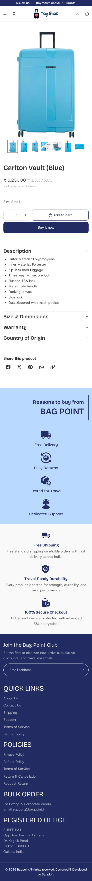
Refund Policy (13, 761)
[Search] (14, 13)
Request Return (15, 783)
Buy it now (46, 227)
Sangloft (48, 874)
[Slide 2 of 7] (23, 146)
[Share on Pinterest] (30, 367)
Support (9, 719)
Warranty (15, 327)
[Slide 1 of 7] (12, 146)
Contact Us (12, 705)
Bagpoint (23, 869)
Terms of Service (16, 727)
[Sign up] (82, 669)
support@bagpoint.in (29, 809)
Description (17, 251)
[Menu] (5, 14)
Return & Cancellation (20, 776)
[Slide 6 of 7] (68, 146)
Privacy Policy (13, 754)
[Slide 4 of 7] (46, 146)
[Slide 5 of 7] (57, 146)
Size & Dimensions (26, 317)
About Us (10, 698)
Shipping (10, 712)
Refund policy (14, 734)
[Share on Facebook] (8, 367)
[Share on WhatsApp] (41, 367)
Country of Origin (24, 338)
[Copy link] (52, 367)
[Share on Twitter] (19, 367)
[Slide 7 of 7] (79, 146)
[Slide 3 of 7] (35, 146)
